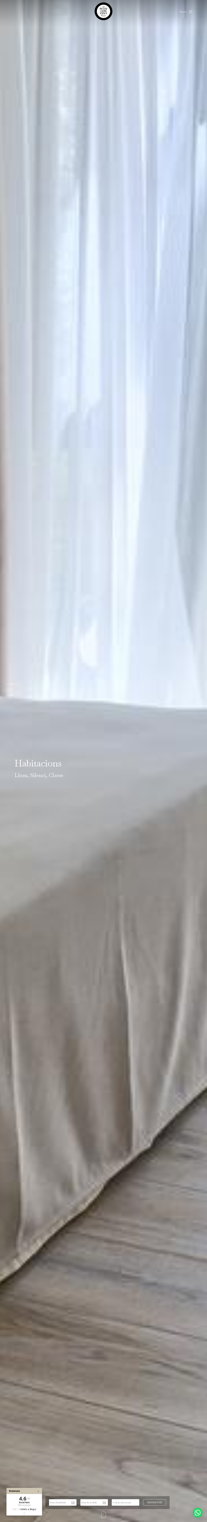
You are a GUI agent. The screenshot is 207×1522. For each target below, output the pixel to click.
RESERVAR (154, 1502)
